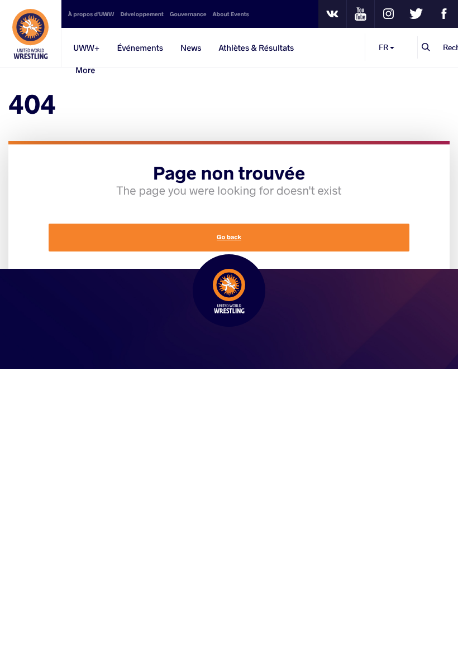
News (190, 47)
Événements (140, 47)
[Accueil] (30, 33)
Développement (141, 14)
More (85, 69)
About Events (231, 14)
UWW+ (86, 47)
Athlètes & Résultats (256, 47)
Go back (229, 237)
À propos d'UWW (91, 14)
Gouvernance (188, 14)
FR (384, 47)
